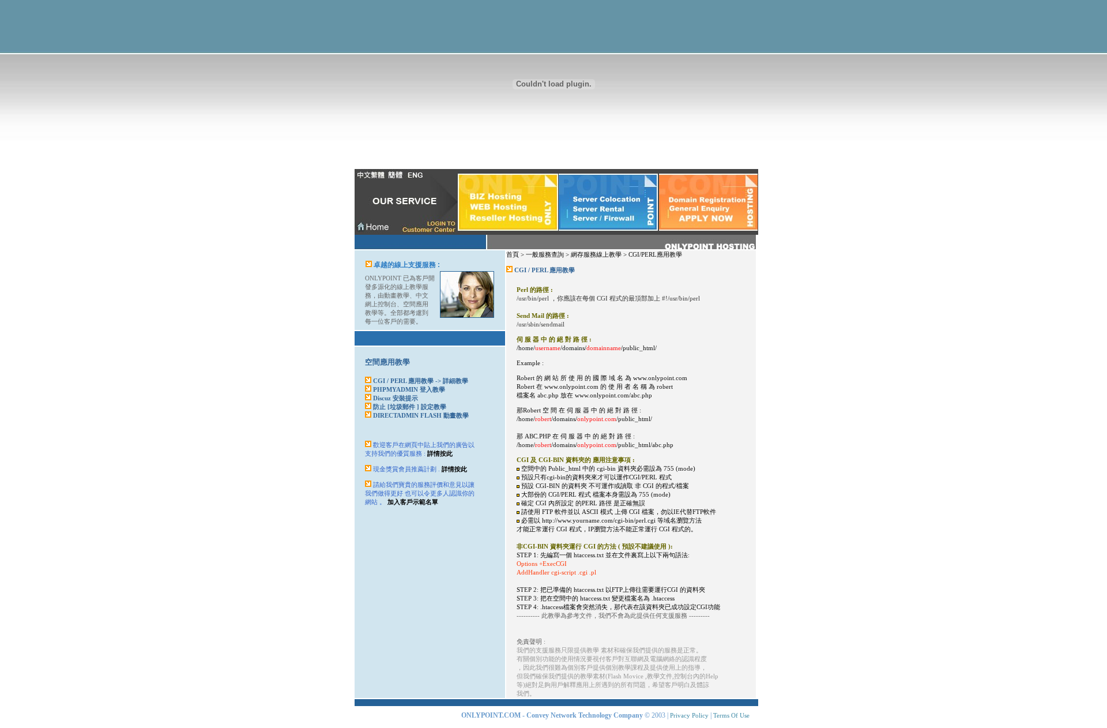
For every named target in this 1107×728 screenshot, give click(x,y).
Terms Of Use (731, 715)
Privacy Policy (689, 715)
